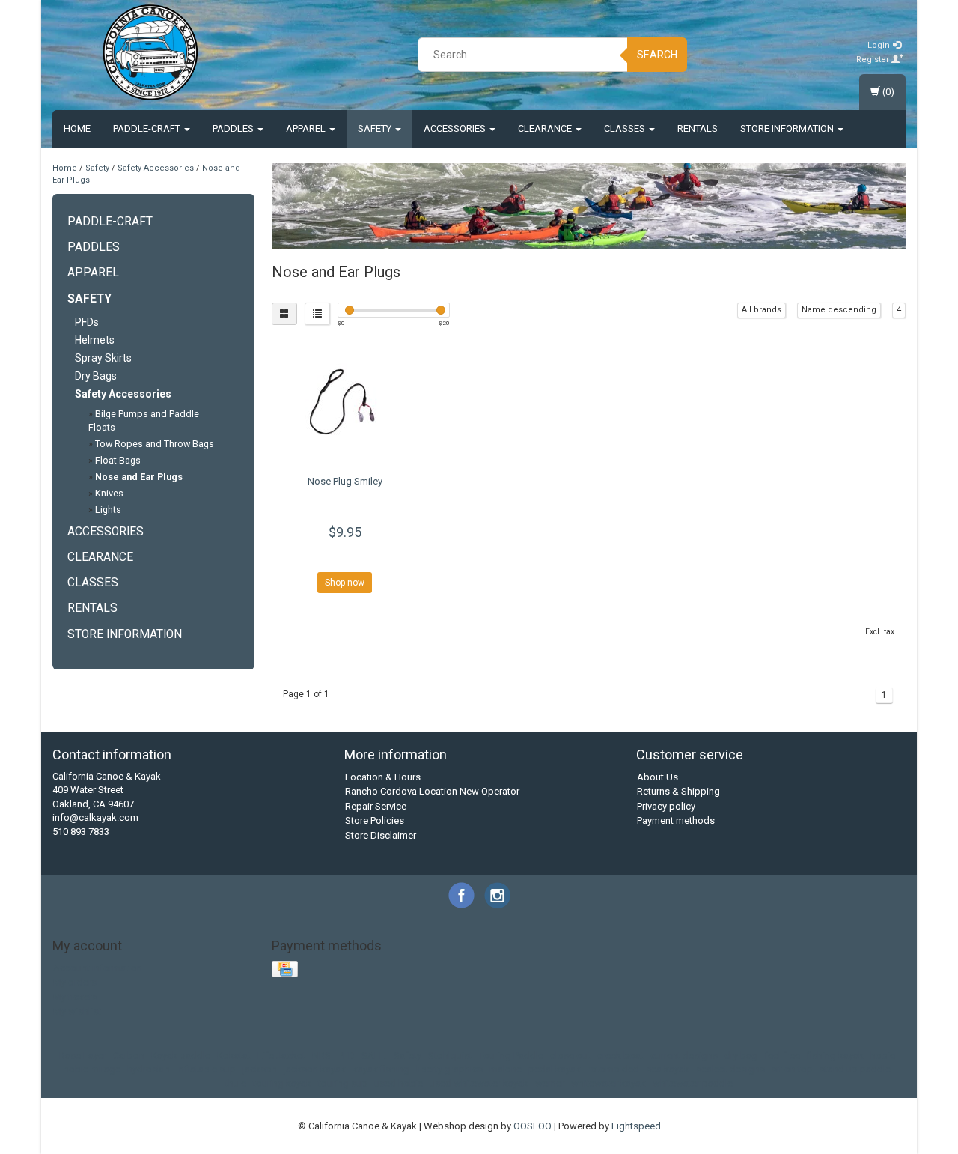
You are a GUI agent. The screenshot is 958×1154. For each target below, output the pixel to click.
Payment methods (676, 820)
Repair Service (375, 806)
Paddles (234, 128)
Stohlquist (450, 1055)
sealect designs (730, 1069)
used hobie (398, 1083)
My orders (75, 982)
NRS (321, 1055)
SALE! (374, 1055)
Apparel (307, 128)
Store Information (788, 128)
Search (657, 55)
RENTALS (697, 128)
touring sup (342, 1083)
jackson (259, 1069)
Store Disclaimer (380, 835)
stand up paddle (855, 1069)
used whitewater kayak (479, 1083)
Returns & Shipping (678, 791)
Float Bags (118, 460)
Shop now (344, 582)
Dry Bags (96, 376)
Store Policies (374, 820)
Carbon (128, 1055)
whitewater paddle (693, 1083)
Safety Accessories (156, 168)
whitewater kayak (608, 1083)
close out (570, 1055)
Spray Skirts (103, 358)
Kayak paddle (180, 1055)
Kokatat (234, 1055)
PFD (346, 1055)
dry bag (740, 1055)
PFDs (87, 322)
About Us (657, 777)
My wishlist (77, 1011)
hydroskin (148, 1069)
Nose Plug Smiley (345, 481)
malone (505, 1069)
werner (549, 1083)
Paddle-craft (148, 128)
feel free (782, 1055)
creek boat (620, 1055)
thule (235, 1083)
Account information (97, 968)
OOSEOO (532, 1126)
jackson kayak (315, 1069)
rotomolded (613, 1069)
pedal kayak (554, 1069)
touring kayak (282, 1083)
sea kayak (667, 1069)
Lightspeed (636, 1126)
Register (873, 59)
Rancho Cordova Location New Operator (432, 791)
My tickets (75, 997)
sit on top (792, 1069)
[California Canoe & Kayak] (150, 52)
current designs (684, 1055)
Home (77, 128)
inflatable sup (206, 1069)
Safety (376, 128)
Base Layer (82, 1055)
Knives (109, 493)
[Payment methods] (286, 969)
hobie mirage (92, 1069)
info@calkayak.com (95, 817)
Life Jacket (281, 1055)
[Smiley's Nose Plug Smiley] (345, 403)
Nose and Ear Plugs (139, 476)
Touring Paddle (511, 1055)
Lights (108, 509)
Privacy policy (666, 806)
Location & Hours (383, 777)
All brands (761, 310)
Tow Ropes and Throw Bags (154, 443)
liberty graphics (449, 1069)
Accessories (456, 128)
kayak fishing (381, 1069)
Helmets (95, 340)
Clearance (546, 128)
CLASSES (625, 128)
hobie (882, 1055)
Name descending (839, 310)
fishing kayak (835, 1055)
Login (879, 45)
